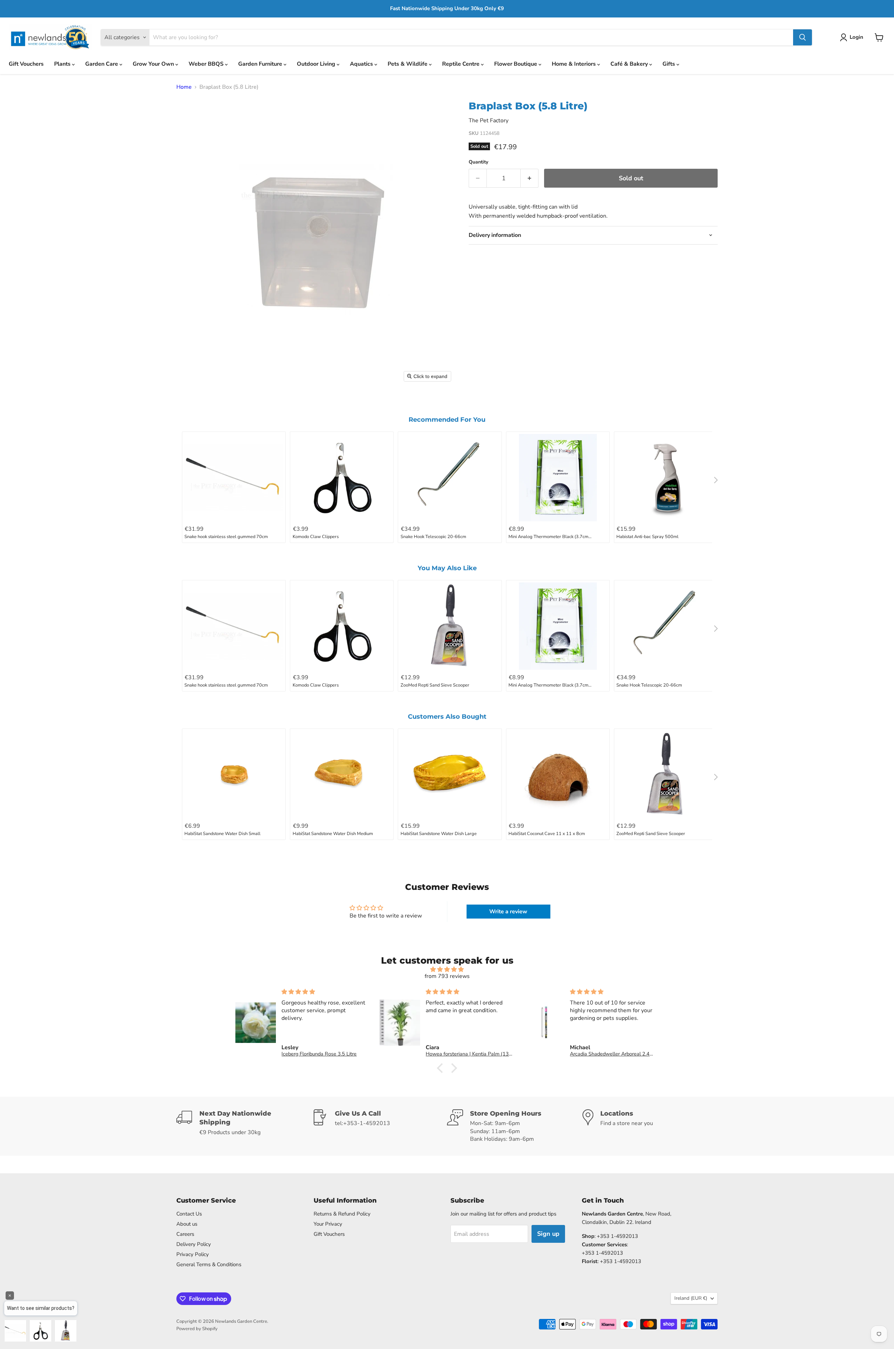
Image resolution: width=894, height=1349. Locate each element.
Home (184, 87)
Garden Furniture (261, 64)
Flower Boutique (516, 64)
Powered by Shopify (197, 1329)
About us (186, 1223)
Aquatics (362, 64)
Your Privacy (328, 1223)
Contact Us (189, 1213)
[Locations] (650, 1126)
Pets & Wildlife (408, 64)
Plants (63, 64)
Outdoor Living (317, 64)
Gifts (669, 64)
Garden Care (102, 64)
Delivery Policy (193, 1244)
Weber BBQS (207, 64)
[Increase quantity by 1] (529, 178)
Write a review (508, 911)
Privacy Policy (192, 1254)
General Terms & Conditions (208, 1264)
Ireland (690, 1298)
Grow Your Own (154, 64)
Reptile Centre (461, 64)
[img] (447, 969)
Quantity (478, 162)
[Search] (802, 37)
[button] (853, 37)
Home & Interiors (574, 64)
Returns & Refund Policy (342, 1213)
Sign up (548, 1234)
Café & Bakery (629, 64)
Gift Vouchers (26, 64)
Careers (185, 1234)
